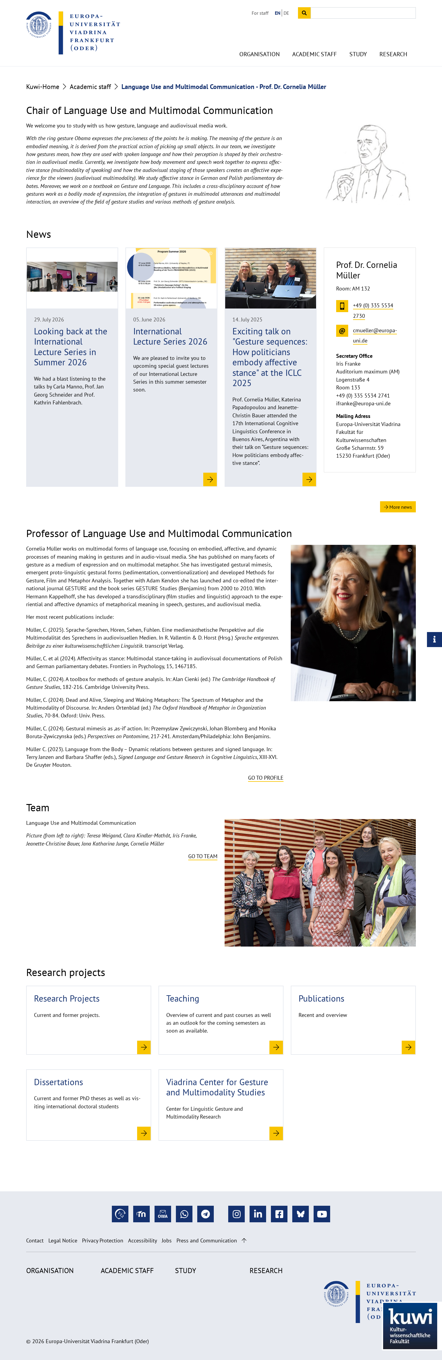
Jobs (167, 1240)
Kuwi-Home (42, 86)
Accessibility (142, 1240)
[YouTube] (322, 1214)
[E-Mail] (163, 1214)
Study (358, 54)
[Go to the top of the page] (244, 1240)
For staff (260, 13)
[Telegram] (205, 1214)
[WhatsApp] (184, 1214)
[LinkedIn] (258, 1214)
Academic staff (314, 54)
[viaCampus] (120, 1214)
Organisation (259, 54)
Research (393, 54)
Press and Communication (206, 1240)
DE (286, 13)
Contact (35, 1240)
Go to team (202, 856)
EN (278, 13)
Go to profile (266, 777)
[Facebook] (279, 1214)
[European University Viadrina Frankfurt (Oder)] (73, 32)
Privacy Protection (102, 1240)
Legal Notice (62, 1240)
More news (400, 507)
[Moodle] (141, 1214)
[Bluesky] (300, 1214)
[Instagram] (236, 1214)
